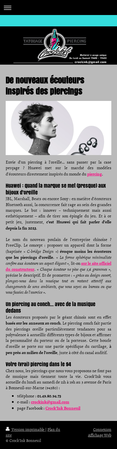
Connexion (102, 429)
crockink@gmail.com (50, 401)
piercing (94, 173)
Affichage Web (99, 435)
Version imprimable (28, 429)
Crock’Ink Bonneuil (62, 407)
